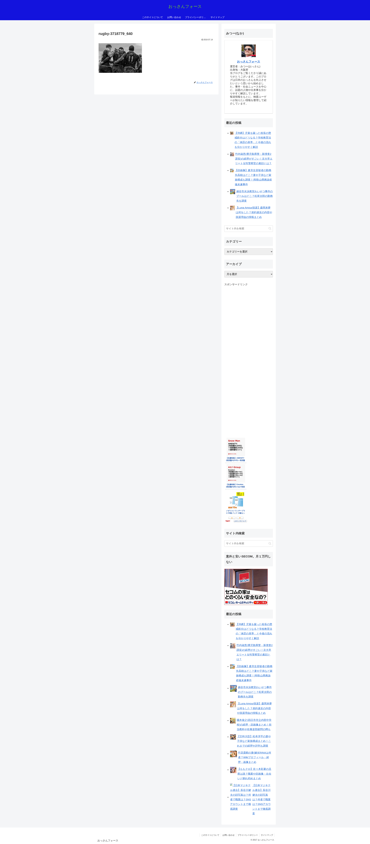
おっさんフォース (248, 61)
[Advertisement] (246, 334)
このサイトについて (210, 835)
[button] (269, 228)
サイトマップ (267, 835)
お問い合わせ (228, 835)
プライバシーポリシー (248, 835)
